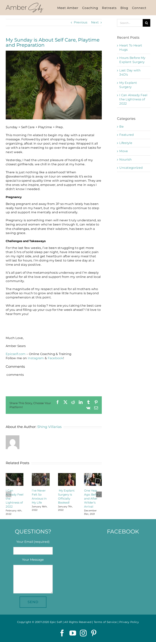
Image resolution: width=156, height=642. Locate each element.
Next (95, 22)
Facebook (55, 358)
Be (121, 126)
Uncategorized (131, 167)
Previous (80, 22)
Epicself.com (16, 354)
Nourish (125, 159)
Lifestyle (125, 143)
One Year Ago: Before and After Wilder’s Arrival (92, 498)
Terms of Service (105, 622)
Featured (126, 135)
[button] (8, 494)
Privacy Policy (129, 622)
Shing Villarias (49, 427)
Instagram (36, 358)
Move (123, 151)
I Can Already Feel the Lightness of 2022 (133, 99)
